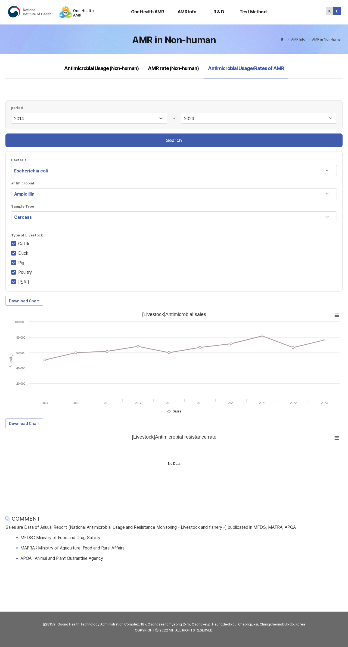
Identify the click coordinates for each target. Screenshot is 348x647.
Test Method (253, 11)
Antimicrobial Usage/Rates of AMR (246, 68)
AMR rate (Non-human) (173, 68)
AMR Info (187, 11)
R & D (218, 11)
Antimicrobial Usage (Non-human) (101, 68)
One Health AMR (147, 11)
